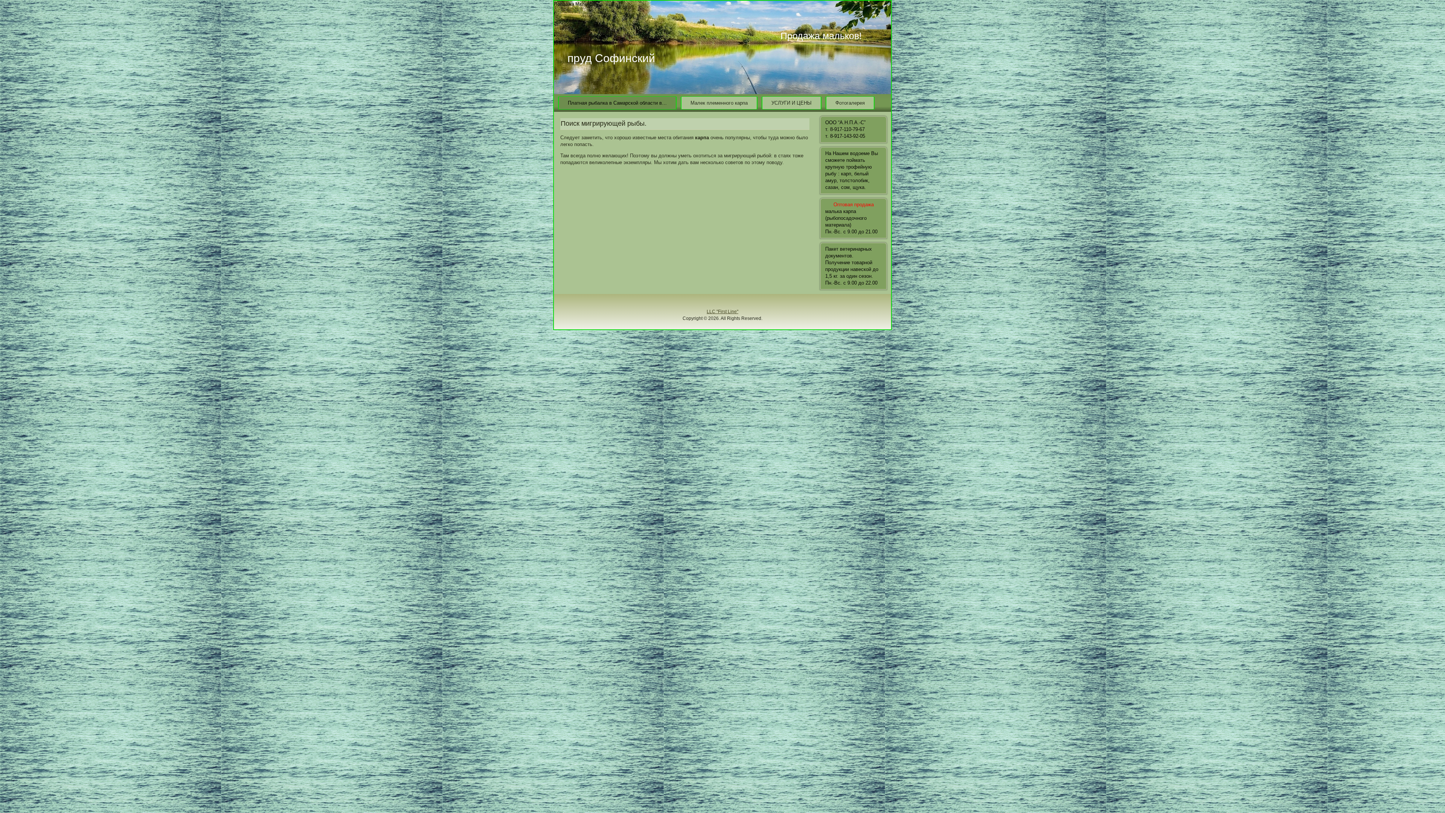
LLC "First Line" (722, 311)
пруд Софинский (611, 58)
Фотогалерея (850, 103)
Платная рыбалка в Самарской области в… (617, 103)
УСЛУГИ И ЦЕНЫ (791, 103)
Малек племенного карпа (719, 103)
